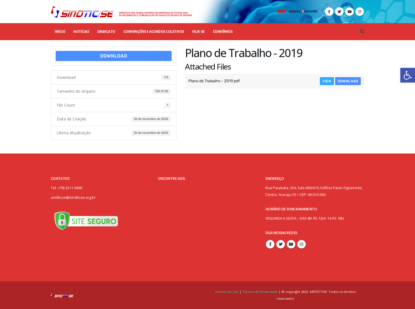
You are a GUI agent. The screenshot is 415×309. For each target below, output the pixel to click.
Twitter (280, 244)
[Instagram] (359, 11)
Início (60, 31)
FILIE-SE (198, 31)
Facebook (270, 244)
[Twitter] (339, 11)
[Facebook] (329, 11)
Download (113, 56)
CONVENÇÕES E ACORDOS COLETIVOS (153, 31)
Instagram (301, 244)
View (326, 81)
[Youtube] (349, 11)
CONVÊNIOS (223, 31)
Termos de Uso (227, 291)
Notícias (81, 31)
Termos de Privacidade (260, 291)
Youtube (291, 244)
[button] (407, 75)
